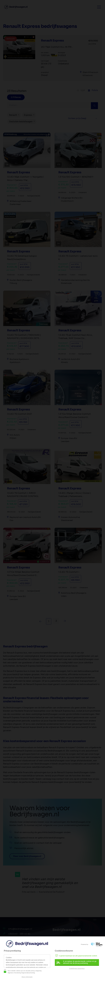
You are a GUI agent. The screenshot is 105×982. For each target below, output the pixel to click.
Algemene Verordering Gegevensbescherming (21, 972)
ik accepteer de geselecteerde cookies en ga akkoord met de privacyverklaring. (76, 962)
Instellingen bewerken (77, 968)
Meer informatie (27, 977)
